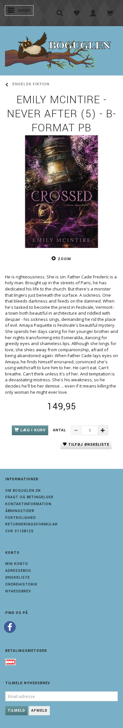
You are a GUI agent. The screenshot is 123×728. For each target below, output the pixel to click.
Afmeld (39, 710)
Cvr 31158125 (19, 531)
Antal (60, 430)
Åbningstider (19, 510)
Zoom (64, 259)
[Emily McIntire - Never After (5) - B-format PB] (61, 191)
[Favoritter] (76, 13)
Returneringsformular (31, 524)
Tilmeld (16, 710)
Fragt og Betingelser (29, 497)
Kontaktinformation (28, 504)
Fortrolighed (20, 517)
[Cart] (110, 13)
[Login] (93, 13)
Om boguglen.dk (23, 490)
